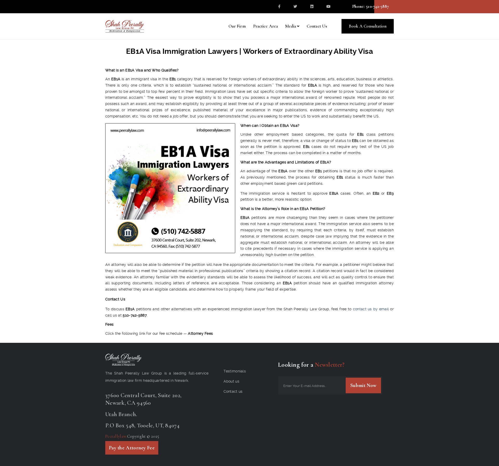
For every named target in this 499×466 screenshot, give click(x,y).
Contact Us (317, 26)
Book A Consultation (367, 26)
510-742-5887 (377, 6)
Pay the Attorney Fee (132, 448)
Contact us (233, 391)
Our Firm (237, 26)
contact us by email (371, 309)
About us (231, 381)
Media (290, 26)
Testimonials (235, 371)
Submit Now (363, 385)
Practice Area (265, 26)
